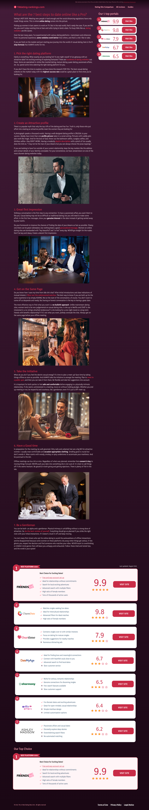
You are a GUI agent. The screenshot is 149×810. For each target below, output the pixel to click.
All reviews (120, 7)
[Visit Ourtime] (26, 637)
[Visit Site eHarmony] (105, 56)
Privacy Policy (116, 805)
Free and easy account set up (53, 577)
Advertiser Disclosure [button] (130, 2)
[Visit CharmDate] (26, 613)
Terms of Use (103, 805)
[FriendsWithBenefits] (54, 97)
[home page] (29, 7)
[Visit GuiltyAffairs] (27, 707)
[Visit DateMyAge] (27, 660)
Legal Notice (129, 805)
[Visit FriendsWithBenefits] (25, 586)
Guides (130, 7)
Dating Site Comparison (104, 7)
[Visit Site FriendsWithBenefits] (105, 21)
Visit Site (128, 21)
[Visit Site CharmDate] (105, 30)
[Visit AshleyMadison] (27, 731)
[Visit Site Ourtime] (105, 38)
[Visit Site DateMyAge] (105, 47)
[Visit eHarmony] (27, 684)
